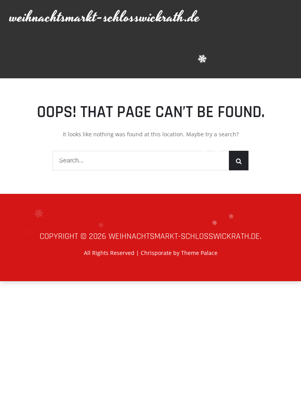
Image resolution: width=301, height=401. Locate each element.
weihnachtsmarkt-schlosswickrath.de (105, 17)
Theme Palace (199, 252)
